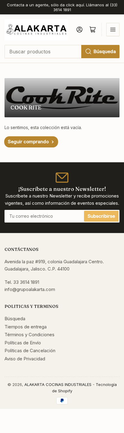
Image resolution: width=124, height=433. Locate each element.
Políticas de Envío (23, 343)
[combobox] (62, 51)
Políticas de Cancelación (30, 350)
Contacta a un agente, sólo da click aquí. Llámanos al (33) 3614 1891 (62, 7)
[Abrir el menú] (112, 29)
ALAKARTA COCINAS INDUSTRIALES (57, 384)
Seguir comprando (28, 141)
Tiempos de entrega (26, 327)
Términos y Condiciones (29, 334)
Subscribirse (101, 216)
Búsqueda (105, 51)
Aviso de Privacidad (25, 359)
